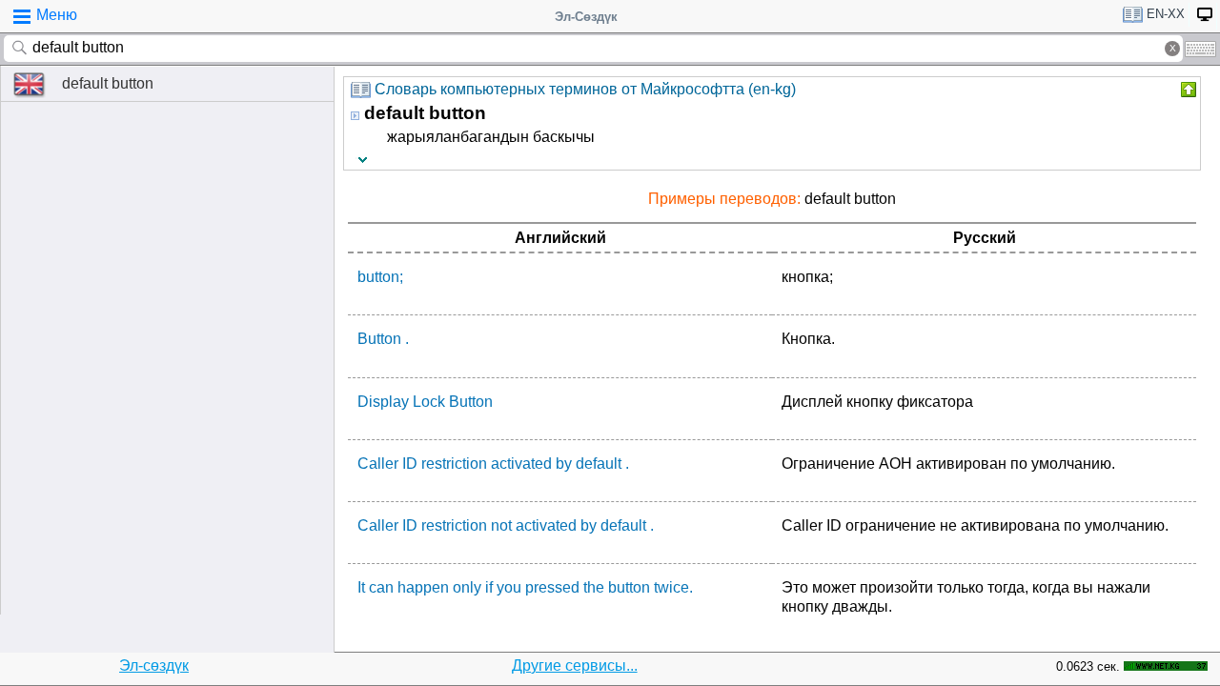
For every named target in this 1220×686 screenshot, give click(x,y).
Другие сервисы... (575, 665)
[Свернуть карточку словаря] (1186, 89)
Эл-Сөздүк (586, 17)
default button (107, 83)
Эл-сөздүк (154, 665)
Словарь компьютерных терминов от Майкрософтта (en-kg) (585, 89)
